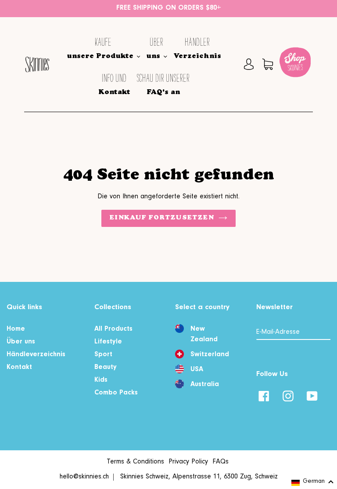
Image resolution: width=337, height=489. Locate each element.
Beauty (105, 367)
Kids (101, 380)
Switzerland (209, 354)
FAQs (220, 462)
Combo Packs (116, 393)
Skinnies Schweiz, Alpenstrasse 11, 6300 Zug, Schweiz (199, 477)
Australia (204, 384)
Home (16, 329)
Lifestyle (108, 342)
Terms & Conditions (135, 462)
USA (196, 369)
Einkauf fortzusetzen (162, 218)
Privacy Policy (188, 462)
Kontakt (19, 367)
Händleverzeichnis (36, 354)
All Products (113, 329)
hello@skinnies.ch (84, 477)
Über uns (21, 342)
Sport (103, 354)
